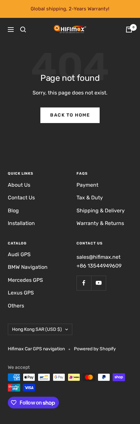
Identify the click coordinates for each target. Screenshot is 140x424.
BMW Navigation (28, 267)
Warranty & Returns (100, 223)
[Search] (23, 29)
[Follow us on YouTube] (98, 283)
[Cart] (129, 29)
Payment (87, 185)
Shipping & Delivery (101, 210)
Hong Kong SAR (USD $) (37, 329)
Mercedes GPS (25, 280)
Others (16, 306)
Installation (21, 223)
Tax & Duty (90, 197)
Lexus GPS (21, 293)
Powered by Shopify (95, 349)
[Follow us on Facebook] (84, 283)
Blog (13, 210)
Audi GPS (19, 254)
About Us (19, 185)
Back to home (70, 115)
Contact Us (21, 197)
